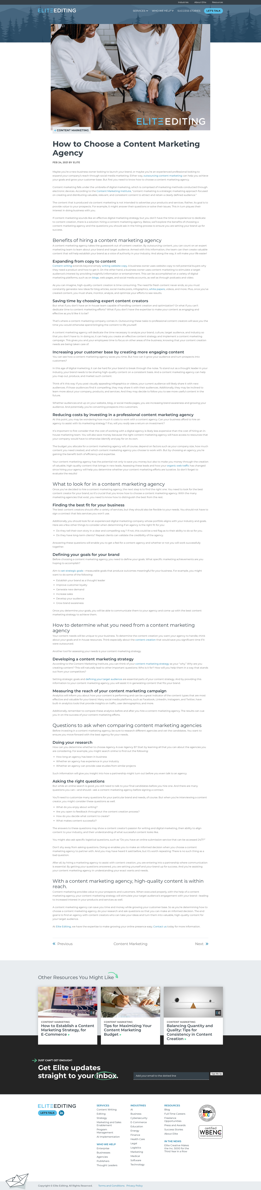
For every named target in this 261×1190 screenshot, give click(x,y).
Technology (137, 1164)
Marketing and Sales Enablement (109, 1124)
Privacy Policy (134, 1185)
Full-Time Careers (174, 1113)
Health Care (137, 1139)
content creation (145, 639)
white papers (157, 289)
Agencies (102, 1156)
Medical (135, 1156)
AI (131, 1109)
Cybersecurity (138, 1118)
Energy (134, 1130)
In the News (172, 1141)
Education (136, 1126)
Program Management (105, 1131)
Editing (101, 1113)
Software (135, 1160)
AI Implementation (108, 1136)
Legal (133, 1143)
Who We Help (106, 1144)
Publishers (103, 1161)
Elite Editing (63, 926)
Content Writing (107, 1109)
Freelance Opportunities (172, 1119)
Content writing (62, 265)
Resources (217, 2)
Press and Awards (175, 1125)
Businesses (103, 1152)
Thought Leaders (107, 1165)
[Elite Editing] (57, 11)
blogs (95, 277)
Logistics (135, 1147)
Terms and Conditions (111, 1185)
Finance (135, 1135)
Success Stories (173, 1129)
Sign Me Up (216, 1074)
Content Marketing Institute (114, 191)
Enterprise (103, 1148)
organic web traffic (178, 465)
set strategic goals (72, 570)
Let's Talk (47, 1112)
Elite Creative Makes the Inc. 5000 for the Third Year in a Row (176, 1148)
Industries (183, 2)
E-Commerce (138, 1122)
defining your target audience (104, 679)
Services (103, 1105)
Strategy (102, 1118)
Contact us (160, 926)
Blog (167, 1109)
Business (135, 1113)
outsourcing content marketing (162, 175)
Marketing (136, 1151)
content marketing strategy (152, 663)
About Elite (200, 2)
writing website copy (114, 265)
